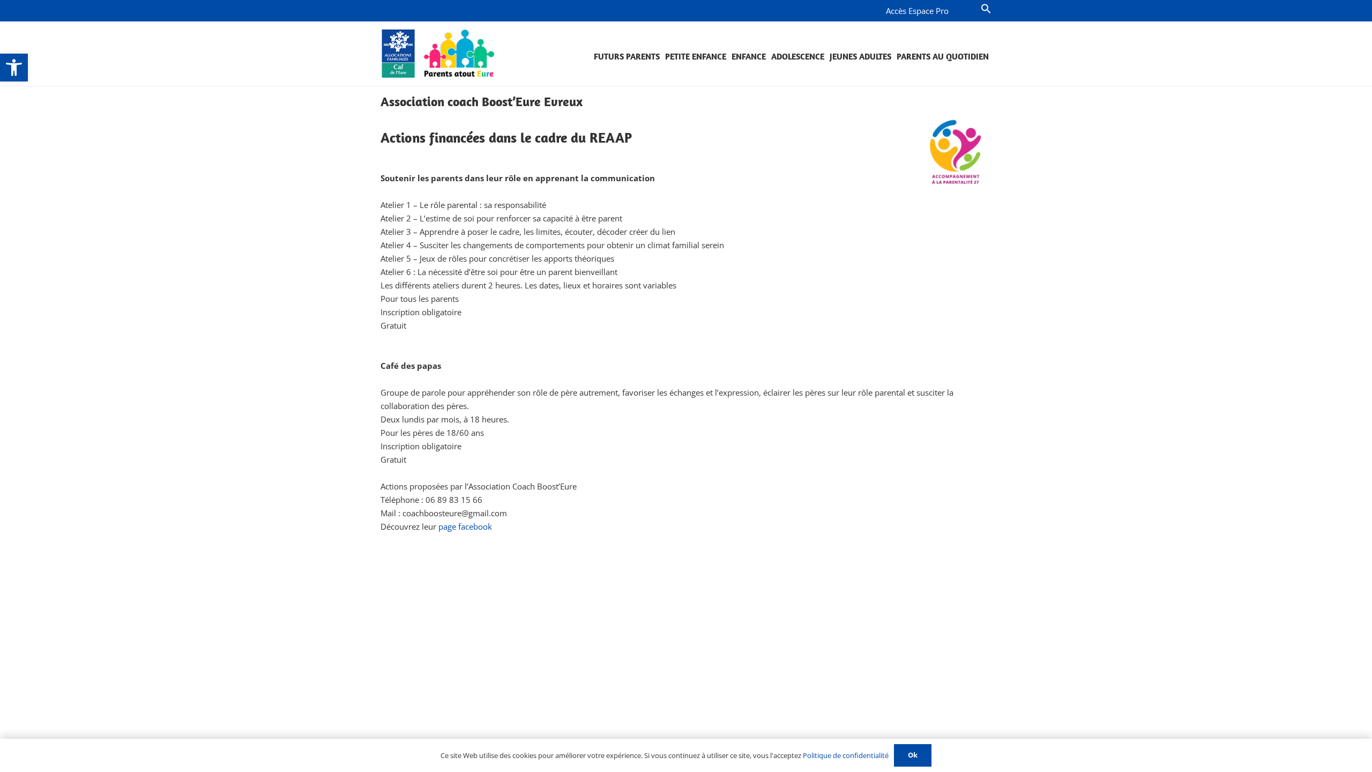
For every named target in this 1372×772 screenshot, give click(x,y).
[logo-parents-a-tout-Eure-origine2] (439, 53)
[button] (14, 67)
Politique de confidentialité (846, 755)
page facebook (465, 526)
